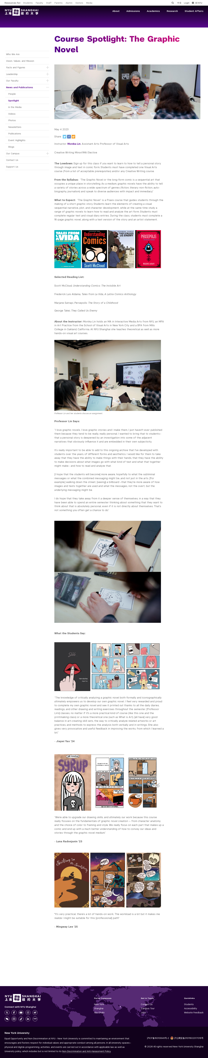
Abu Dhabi (99, 1012)
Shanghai (98, 1008)
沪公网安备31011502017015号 (188, 1038)
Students (28, 3)
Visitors (79, 3)
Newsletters (14, 127)
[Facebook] (69, 136)
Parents (59, 3)
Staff (48, 3)
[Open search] (173, 3)
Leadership (12, 74)
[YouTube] (21, 1012)
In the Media (14, 107)
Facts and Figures (15, 67)
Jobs (143, 1012)
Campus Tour (148, 1008)
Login (186, 3)
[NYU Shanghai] (23, 998)
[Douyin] (21, 1019)
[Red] (35, 1019)
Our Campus (12, 153)
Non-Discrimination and (86, 1051)
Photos (12, 120)
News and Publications (19, 87)
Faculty (39, 3)
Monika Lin (74, 143)
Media (89, 3)
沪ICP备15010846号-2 (158, 1038)
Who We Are (12, 54)
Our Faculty (12, 80)
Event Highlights (16, 140)
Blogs (11, 146)
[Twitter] (64, 136)
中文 (179, 3)
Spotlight (13, 100)
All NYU (198, 3)
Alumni (69, 3)
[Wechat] (7, 1019)
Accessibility (190, 1008)
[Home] (22, 12)
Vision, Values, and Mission (20, 60)
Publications (14, 133)
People (12, 93)
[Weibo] (73, 136)
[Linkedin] (28, 1019)
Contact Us (12, 160)
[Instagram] (28, 1012)
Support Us (12, 166)
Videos (12, 113)
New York (99, 1004)
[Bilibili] (14, 1019)
